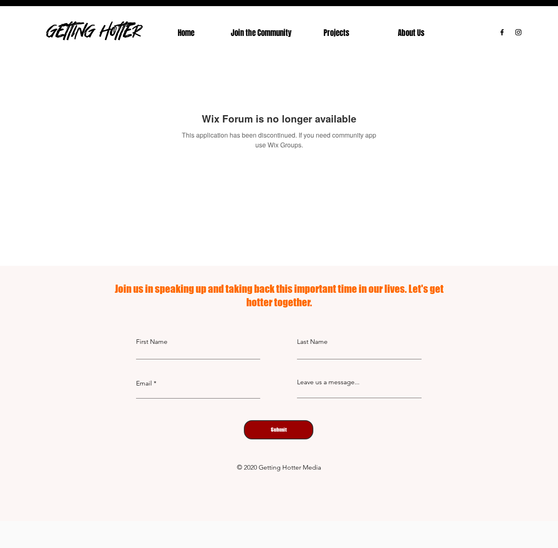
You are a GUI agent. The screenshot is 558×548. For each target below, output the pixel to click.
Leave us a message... (328, 382)
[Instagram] (518, 32)
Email (144, 383)
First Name (151, 342)
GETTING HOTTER (94, 30)
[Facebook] (502, 32)
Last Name (312, 342)
